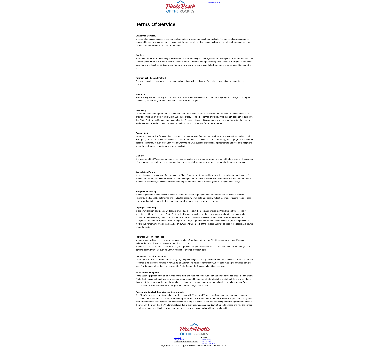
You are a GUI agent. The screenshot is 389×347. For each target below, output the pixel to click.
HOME (177, 337)
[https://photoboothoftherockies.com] (194, 329)
